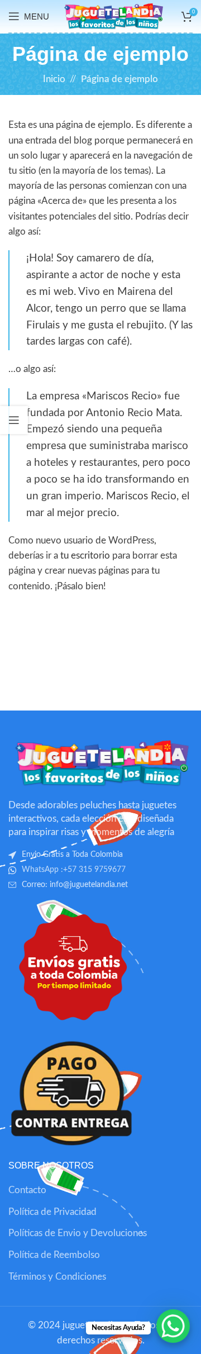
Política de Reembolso (54, 1255)
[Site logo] (112, 15)
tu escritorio (85, 555)
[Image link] (100, 762)
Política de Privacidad (52, 1212)
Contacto (27, 1190)
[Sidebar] (14, 420)
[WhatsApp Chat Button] (173, 1326)
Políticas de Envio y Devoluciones (77, 1233)
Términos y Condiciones (57, 1276)
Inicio (54, 79)
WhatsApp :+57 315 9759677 (74, 870)
